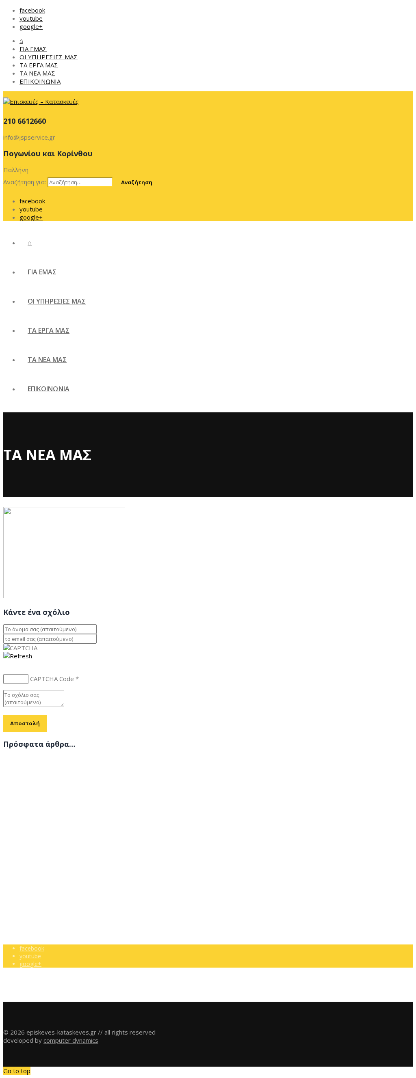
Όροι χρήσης (37, 847)
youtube (31, 18)
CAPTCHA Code (52, 679)
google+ (31, 26)
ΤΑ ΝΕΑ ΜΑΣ (37, 73)
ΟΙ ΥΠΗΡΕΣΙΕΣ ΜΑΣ (49, 57)
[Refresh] (17, 656)
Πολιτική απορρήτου (47, 855)
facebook (32, 10)
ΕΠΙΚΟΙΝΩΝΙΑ (40, 81)
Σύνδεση (31, 863)
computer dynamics (70, 1040)
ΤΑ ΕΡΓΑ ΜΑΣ (39, 65)
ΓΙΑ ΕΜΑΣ (33, 49)
